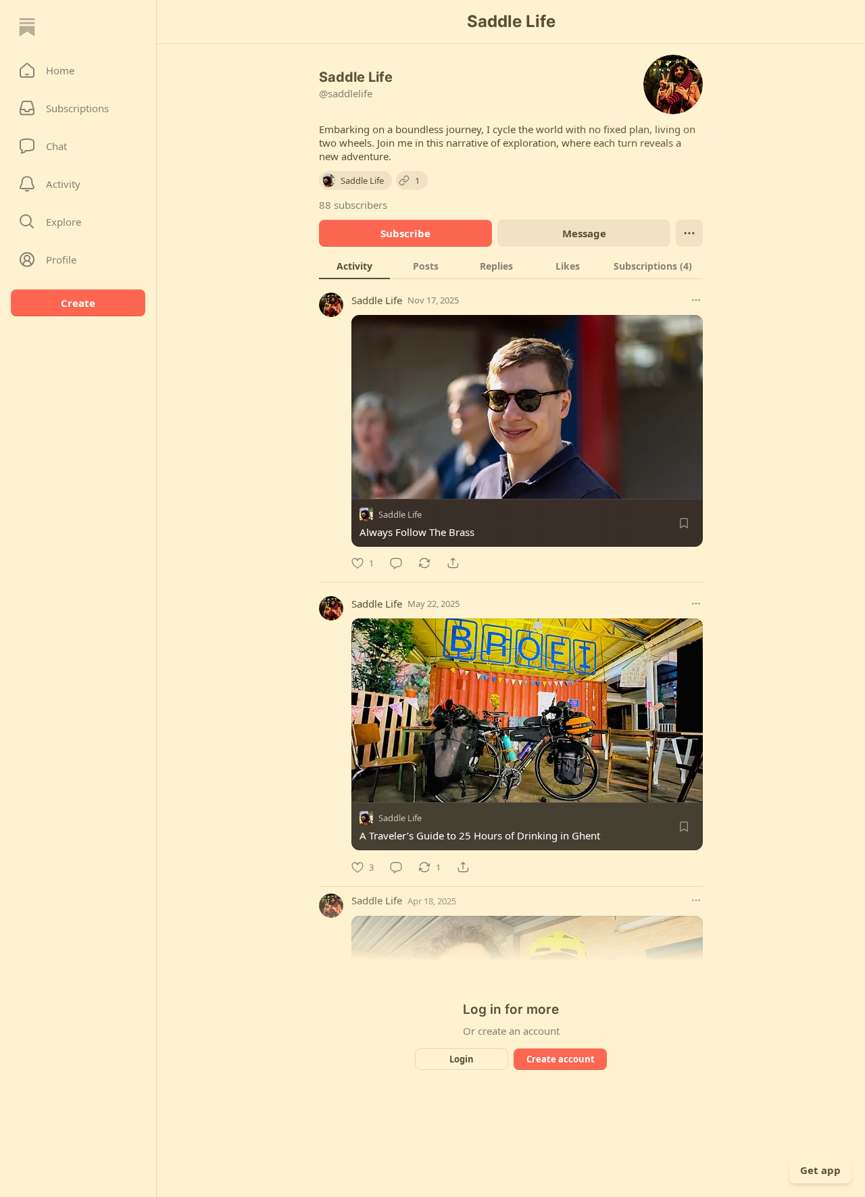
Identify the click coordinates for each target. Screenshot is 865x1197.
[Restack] (424, 563)
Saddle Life (376, 300)
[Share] (452, 563)
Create (78, 303)
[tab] (354, 265)
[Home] (27, 27)
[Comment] (396, 563)
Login (461, 1059)
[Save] (684, 523)
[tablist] (511, 265)
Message (584, 233)
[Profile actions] (689, 233)
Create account (560, 1059)
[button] (78, 70)
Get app (820, 1170)
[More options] (696, 300)
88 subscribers (353, 205)
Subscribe (405, 233)
